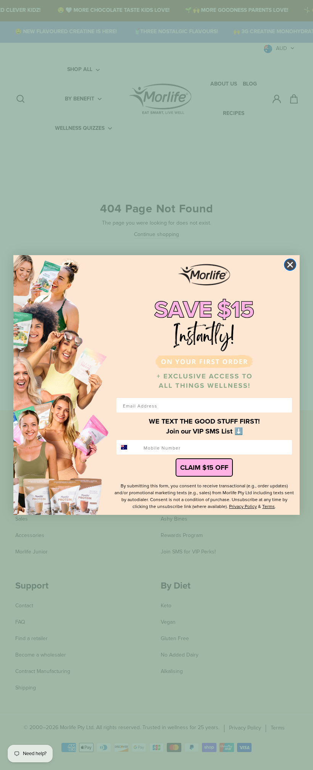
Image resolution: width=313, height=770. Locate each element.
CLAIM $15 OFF (204, 467)
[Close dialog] (290, 264)
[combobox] (128, 447)
